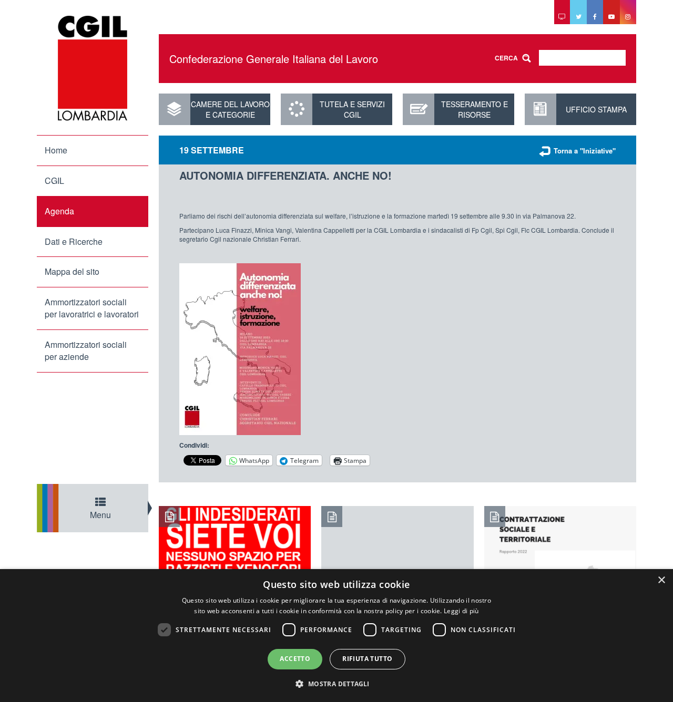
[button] (336, 683)
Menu (100, 515)
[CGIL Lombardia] (92, 68)
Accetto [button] (295, 658)
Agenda (59, 211)
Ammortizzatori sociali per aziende (86, 350)
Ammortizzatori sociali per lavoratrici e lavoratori (92, 308)
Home (56, 150)
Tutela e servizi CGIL (352, 109)
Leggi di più (461, 610)
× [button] (661, 580)
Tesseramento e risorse (474, 109)
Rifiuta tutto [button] (367, 658)
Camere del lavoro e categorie (230, 109)
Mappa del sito (72, 271)
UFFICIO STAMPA (596, 109)
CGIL (54, 180)
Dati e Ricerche (74, 241)
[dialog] (336, 635)
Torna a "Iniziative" (585, 151)
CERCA (506, 58)
